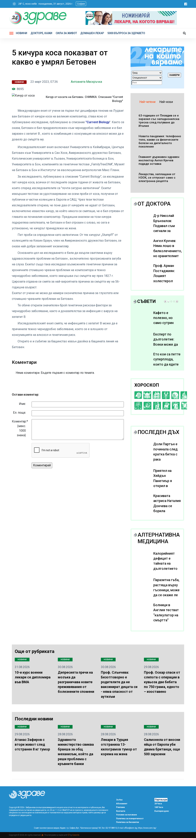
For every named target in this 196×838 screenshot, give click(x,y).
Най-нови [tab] (166, 102)
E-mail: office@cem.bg (127, 828)
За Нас (119, 800)
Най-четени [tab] (147, 102)
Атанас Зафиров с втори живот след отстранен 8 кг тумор (32, 744)
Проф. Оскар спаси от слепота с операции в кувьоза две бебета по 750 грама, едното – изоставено (162, 682)
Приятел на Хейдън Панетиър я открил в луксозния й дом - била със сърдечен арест (167, 486)
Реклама (120, 807)
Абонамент (121, 804)
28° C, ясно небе (27, 3)
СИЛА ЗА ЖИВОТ (66, 33)
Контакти (120, 811)
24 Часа (158, 804)
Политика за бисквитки (127, 822)
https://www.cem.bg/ (147, 828)
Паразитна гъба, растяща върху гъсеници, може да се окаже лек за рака (166, 590)
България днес (161, 811)
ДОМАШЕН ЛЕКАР (92, 33)
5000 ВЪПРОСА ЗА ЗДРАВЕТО (126, 33)
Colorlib (76, 835)
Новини (21, 33)
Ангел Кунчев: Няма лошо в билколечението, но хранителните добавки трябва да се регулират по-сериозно (167, 256)
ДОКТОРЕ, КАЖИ (41, 33)
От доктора (154, 204)
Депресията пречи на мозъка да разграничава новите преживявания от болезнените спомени (76, 682)
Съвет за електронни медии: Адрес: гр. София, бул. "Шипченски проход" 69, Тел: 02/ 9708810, (75, 828)
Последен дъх (158, 432)
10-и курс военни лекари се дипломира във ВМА (33, 677)
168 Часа (158, 807)
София (81, 3)
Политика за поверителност (130, 819)
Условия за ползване (126, 815)
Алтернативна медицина (159, 538)
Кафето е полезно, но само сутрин (163, 318)
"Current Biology (97, 122)
